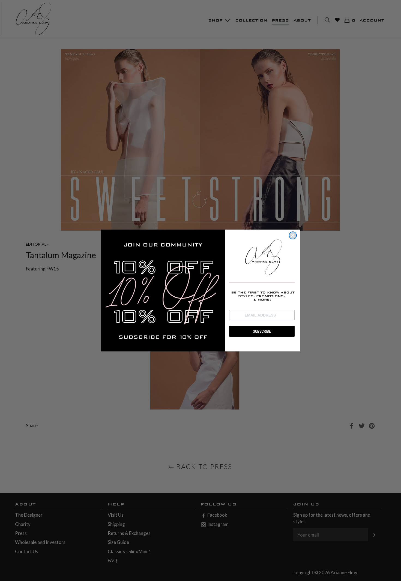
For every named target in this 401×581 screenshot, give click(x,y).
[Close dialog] (293, 235)
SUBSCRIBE (262, 331)
